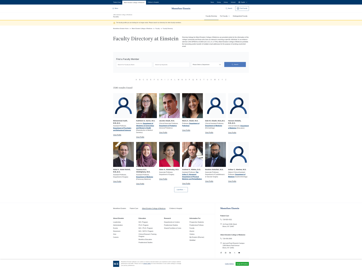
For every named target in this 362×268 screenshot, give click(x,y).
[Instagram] (225, 252)
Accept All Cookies (242, 264)
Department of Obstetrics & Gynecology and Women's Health (145, 126)
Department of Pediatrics (168, 126)
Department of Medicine (213, 126)
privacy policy (147, 263)
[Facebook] (221, 252)
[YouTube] (239, 252)
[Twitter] (234, 252)
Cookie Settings (229, 264)
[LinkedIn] (230, 252)
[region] (181, 264)
